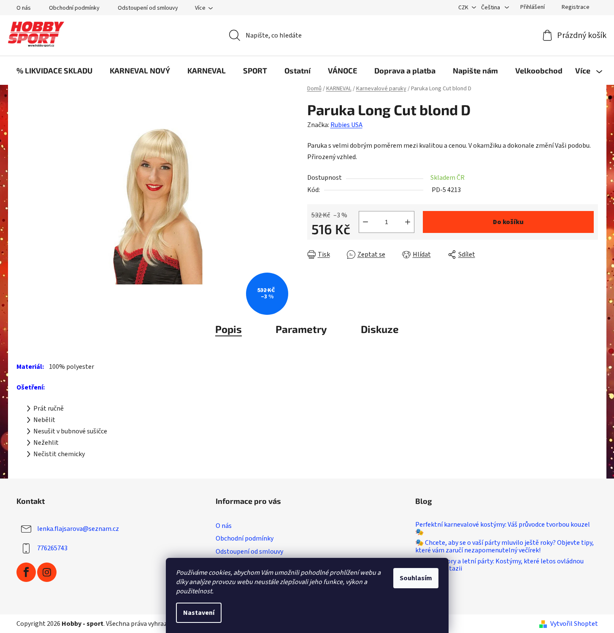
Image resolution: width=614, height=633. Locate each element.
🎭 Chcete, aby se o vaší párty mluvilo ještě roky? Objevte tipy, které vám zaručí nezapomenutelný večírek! (504, 546)
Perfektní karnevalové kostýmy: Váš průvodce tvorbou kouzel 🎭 (502, 528)
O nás (23, 8)
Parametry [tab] (301, 329)
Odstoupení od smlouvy (148, 8)
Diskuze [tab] (380, 329)
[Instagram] (47, 572)
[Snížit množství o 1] (365, 222)
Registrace (576, 7)
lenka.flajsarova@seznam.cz (78, 528)
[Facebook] (26, 572)
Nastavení (198, 612)
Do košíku (508, 222)
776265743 (52, 548)
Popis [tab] (228, 329)
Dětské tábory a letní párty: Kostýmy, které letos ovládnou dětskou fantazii (499, 565)
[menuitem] (54, 70)
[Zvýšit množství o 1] (407, 222)
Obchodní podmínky (74, 8)
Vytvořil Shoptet (574, 623)
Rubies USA (346, 125)
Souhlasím (416, 578)
